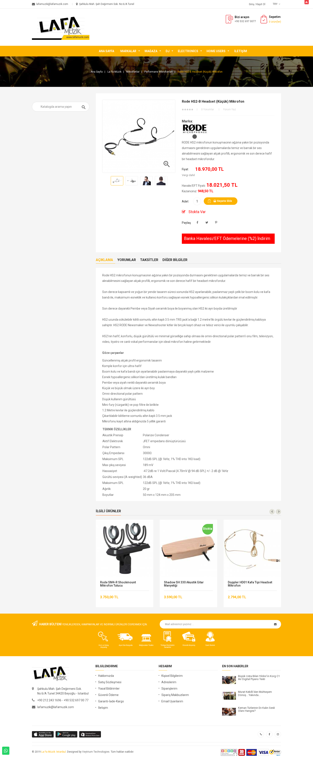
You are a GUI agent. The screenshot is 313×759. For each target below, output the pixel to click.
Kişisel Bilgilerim (172, 675)
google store (43, 734)
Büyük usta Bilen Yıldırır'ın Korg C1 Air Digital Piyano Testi (259, 678)
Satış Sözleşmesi (109, 682)
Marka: (187, 121)
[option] (117, 180)
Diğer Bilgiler (174, 260)
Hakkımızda (106, 675)
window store (90, 734)
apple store (67, 734)
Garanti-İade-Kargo (111, 701)
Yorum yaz (229, 109)
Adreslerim (168, 682)
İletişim (240, 51)
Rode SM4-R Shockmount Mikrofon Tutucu (118, 584)
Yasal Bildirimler (109, 688)
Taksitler (149, 260)
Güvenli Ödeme (108, 695)
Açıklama (104, 260)
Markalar (128, 51)
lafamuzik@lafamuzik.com (55, 707)
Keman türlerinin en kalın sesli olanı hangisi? (256, 709)
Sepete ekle (224, 200)
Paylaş (197, 222)
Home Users (216, 51)
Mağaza (151, 51)
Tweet (207, 222)
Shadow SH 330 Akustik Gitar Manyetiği (184, 584)
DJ (167, 51)
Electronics (188, 51)
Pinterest (216, 222)
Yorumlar (126, 260)
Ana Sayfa (106, 51)
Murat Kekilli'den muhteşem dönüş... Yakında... (255, 693)
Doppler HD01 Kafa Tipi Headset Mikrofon (250, 584)
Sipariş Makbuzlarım (175, 695)
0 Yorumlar (207, 109)
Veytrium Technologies (95, 751)
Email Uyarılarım (172, 701)
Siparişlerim (169, 688)
